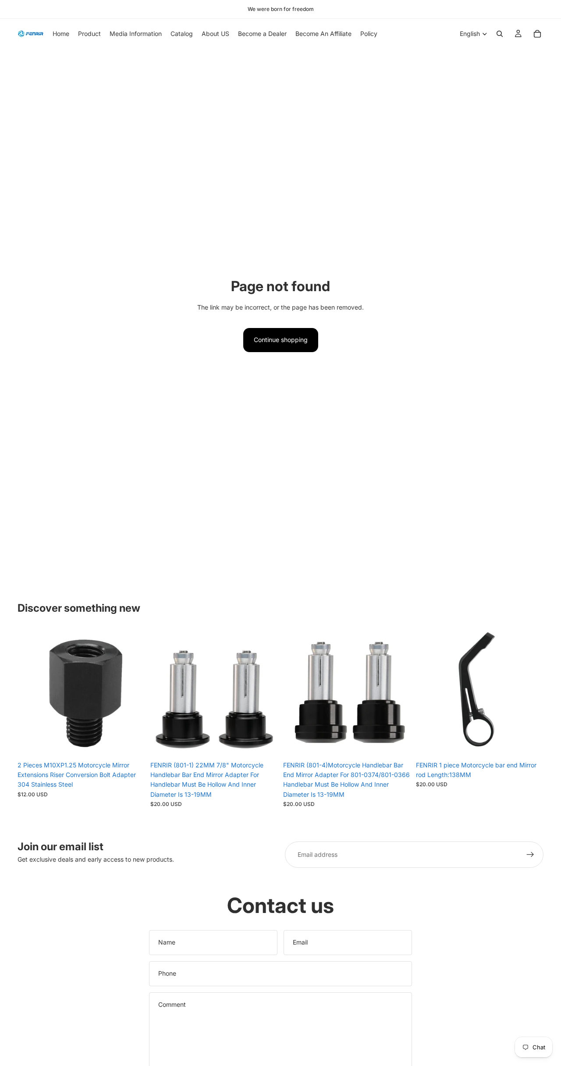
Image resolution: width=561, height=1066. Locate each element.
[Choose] (131, 743)
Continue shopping (281, 339)
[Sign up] (530, 854)
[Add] (264, 743)
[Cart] (537, 33)
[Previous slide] (31, 692)
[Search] (499, 33)
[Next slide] (132, 692)
